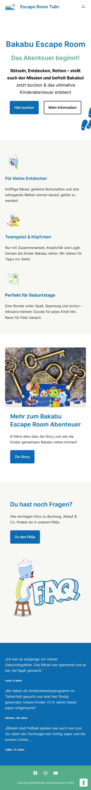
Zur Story (22, 457)
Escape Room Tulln (39, 6)
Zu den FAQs (25, 537)
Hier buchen (24, 107)
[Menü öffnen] (83, 6)
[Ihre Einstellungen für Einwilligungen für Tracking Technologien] (84, 783)
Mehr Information (62, 107)
